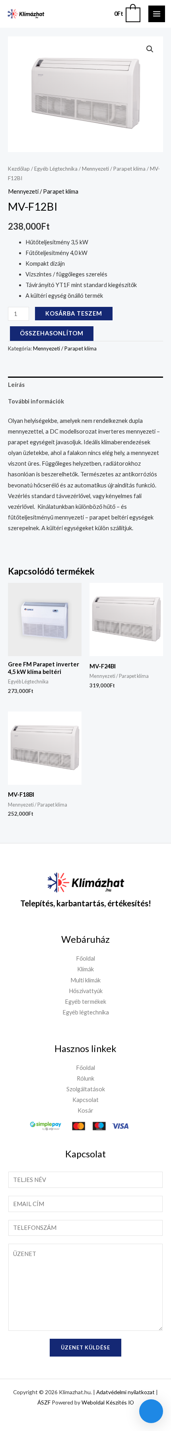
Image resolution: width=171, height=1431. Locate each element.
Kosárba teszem (73, 313)
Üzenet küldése (85, 1347)
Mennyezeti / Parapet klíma (114, 169)
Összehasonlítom (52, 333)
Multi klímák (85, 980)
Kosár (85, 1110)
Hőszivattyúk (86, 991)
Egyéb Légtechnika (56, 169)
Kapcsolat (85, 1099)
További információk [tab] (36, 401)
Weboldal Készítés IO (108, 1402)
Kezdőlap (19, 169)
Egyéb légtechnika (85, 1012)
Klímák (85, 969)
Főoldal (85, 958)
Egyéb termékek (85, 1001)
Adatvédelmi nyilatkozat (125, 1392)
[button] (150, 49)
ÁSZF (44, 1402)
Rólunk (85, 1078)
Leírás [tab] (16, 384)
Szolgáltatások (85, 1089)
